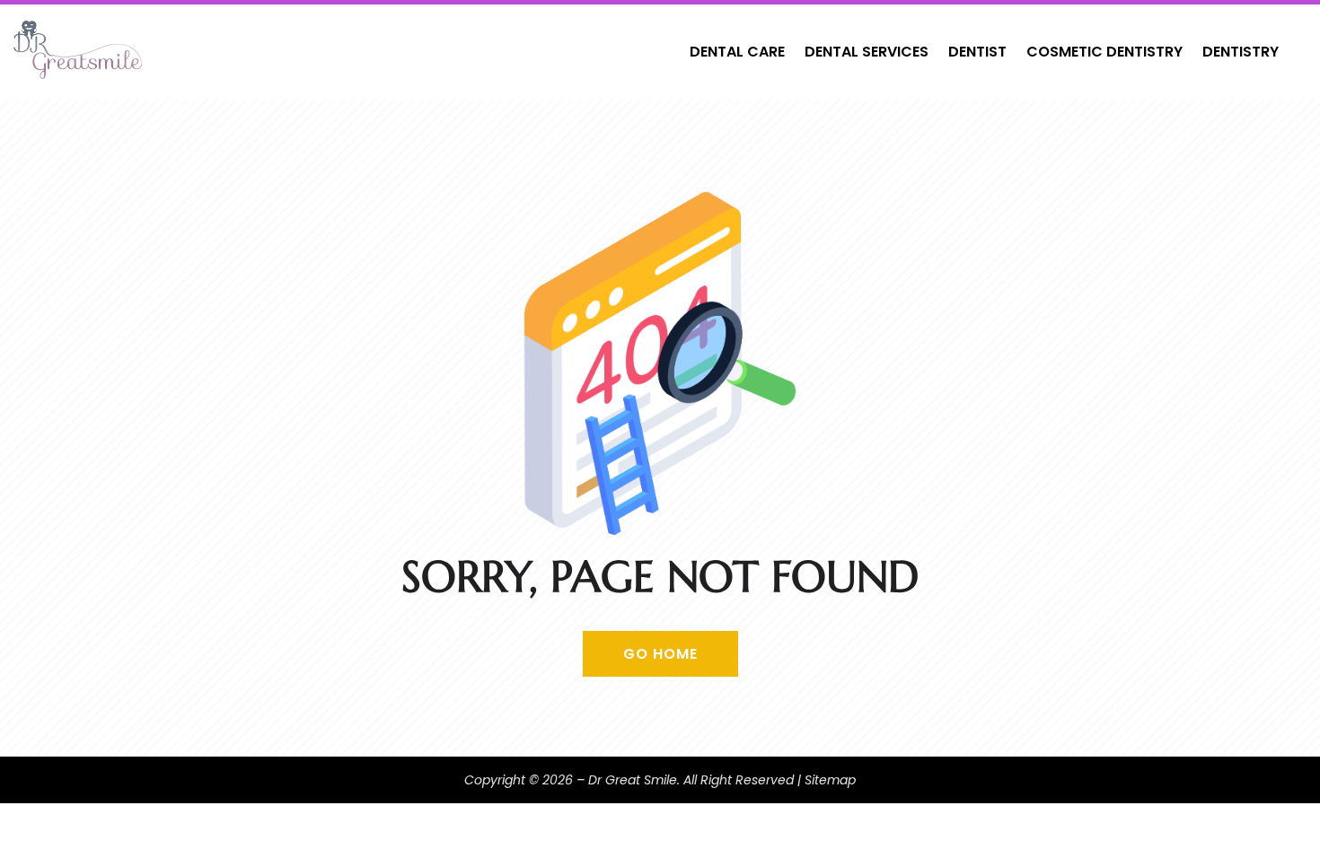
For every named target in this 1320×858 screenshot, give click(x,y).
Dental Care (737, 51)
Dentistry (1240, 51)
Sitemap (830, 780)
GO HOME (660, 654)
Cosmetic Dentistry (1104, 51)
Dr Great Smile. (634, 780)
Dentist (977, 51)
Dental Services (866, 51)
